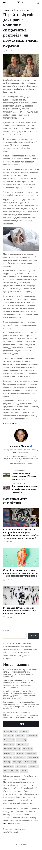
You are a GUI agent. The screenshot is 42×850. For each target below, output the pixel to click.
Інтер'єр (24, 731)
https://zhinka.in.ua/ (11, 823)
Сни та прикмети (11, 771)
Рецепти (33, 766)
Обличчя (17, 762)
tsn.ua (14, 423)
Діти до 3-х (9, 753)
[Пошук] (38, 3)
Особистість (8, 10)
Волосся (22, 740)
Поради (8, 766)
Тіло (24, 771)
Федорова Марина (19, 446)
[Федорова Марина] (21, 435)
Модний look (19, 757)
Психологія (21, 766)
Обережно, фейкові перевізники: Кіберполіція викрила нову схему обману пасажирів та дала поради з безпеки (21, 715)
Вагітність (32, 736)
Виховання (9, 740)
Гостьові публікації (23, 10)
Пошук (6, 630)
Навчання (33, 757)
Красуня (31, 753)
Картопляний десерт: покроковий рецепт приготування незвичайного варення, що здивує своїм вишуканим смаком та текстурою (21, 705)
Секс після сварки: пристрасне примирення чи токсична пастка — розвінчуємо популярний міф (20, 573)
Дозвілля (27, 749)
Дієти (20, 753)
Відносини (9, 744)
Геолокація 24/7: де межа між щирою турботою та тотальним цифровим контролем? (19, 611)
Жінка (21, 2)
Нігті (7, 762)
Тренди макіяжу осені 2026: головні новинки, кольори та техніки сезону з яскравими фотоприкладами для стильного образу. (19, 684)
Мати (7, 757)
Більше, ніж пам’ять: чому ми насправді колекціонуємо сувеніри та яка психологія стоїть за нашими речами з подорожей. (21, 534)
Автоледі (8, 736)
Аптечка (20, 736)
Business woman (10, 731)
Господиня (22, 744)
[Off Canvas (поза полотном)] (4, 2)
